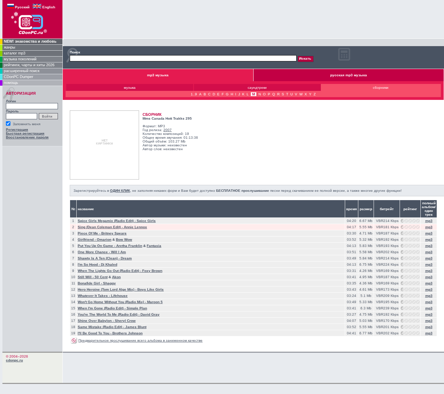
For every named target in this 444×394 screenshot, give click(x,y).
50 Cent (101, 277)
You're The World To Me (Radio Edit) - (109, 314)
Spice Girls (146, 221)
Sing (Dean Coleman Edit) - (101, 227)
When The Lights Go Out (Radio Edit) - (110, 271)
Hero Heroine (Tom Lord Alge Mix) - (107, 289)
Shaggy (109, 283)
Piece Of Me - (89, 233)
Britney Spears (114, 233)
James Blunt (135, 327)
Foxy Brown (152, 271)
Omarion (104, 239)
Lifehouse (119, 296)
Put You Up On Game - (97, 246)
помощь (11, 82)
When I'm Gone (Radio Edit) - (102, 308)
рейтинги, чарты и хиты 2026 (29, 65)
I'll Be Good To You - (95, 333)
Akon (116, 277)
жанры (9, 47)
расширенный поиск (22, 71)
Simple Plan (137, 308)
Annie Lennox (135, 227)
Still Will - (86, 277)
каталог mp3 (14, 53)
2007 (167, 130)
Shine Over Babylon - (96, 321)
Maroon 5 (155, 302)
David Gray (150, 314)
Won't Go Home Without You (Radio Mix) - (112, 302)
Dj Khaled (109, 264)
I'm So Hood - (89, 264)
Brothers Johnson (127, 333)
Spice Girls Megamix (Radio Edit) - (107, 221)
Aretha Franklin (129, 246)
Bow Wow (124, 239)
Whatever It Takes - (94, 296)
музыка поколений (20, 59)
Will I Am (118, 252)
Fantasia (154, 246)
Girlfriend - (87, 239)
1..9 (194, 94)
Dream (126, 258)
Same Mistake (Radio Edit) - (101, 327)
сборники (380, 87)
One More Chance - (94, 252)
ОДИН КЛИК (120, 190)
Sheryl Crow (125, 321)
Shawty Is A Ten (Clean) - (99, 258)
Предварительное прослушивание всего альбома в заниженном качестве (140, 340)
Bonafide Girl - (90, 283)
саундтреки (257, 87)
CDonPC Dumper (18, 77)
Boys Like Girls (150, 289)
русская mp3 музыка (348, 75)
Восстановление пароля (27, 137)
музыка (130, 87)
